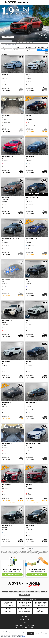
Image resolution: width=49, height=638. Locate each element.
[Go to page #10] (29, 42)
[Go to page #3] (19, 42)
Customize (45, 633)
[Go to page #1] (16, 42)
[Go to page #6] (23, 42)
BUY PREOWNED (19, 625)
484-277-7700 (24, 619)
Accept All (30, 633)
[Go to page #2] (18, 42)
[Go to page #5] (22, 42)
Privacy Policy (22, 636)
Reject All (37, 633)
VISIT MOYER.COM (24, 594)
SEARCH (42, 50)
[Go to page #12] (32, 42)
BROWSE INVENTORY (19, 627)
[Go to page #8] (26, 42)
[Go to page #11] (31, 42)
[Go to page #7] (25, 42)
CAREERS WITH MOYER (30, 627)
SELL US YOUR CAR (30, 625)
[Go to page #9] (28, 42)
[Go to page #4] (21, 42)
